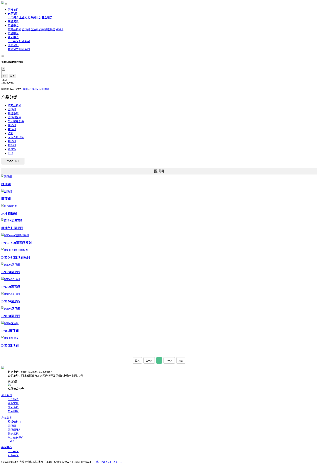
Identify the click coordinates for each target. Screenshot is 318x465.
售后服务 (47, 17)
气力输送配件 (16, 121)
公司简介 (13, 17)
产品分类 (6, 417)
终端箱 (12, 149)
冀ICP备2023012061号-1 (110, 462)
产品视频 (13, 33)
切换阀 (12, 125)
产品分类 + (13, 161)
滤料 (10, 133)
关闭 (5, 76)
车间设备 (13, 407)
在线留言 (13, 49)
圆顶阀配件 (37, 29)
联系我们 (13, 45)
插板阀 (12, 145)
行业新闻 (24, 41)
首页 (25, 89)
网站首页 (13, 9)
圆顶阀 (26, 29)
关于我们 (13, 13)
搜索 (12, 76)
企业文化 (24, 17)
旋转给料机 (14, 29)
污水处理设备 (16, 137)
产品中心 (13, 25)
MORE (59, 29)
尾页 (181, 360)
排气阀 (12, 129)
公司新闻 (13, 41)
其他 (10, 153)
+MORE (12, 440)
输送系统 (49, 29)
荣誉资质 (13, 21)
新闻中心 (13, 37)
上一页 (149, 360)
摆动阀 (12, 141)
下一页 (169, 360)
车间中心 (35, 17)
